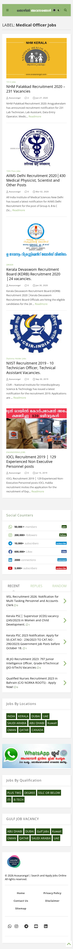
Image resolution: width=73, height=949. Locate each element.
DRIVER (9, 264)
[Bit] (26, 926)
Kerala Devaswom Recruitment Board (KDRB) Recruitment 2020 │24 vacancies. (33, 274)
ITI (9, 800)
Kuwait (52, 723)
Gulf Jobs (43, 831)
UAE (45, 716)
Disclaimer (52, 901)
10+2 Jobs (11, 81)
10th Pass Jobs (13, 171)
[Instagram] (16, 926)
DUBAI (35, 716)
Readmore (35, 116)
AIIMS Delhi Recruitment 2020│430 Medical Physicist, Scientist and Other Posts (35, 180)
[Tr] (10, 926)
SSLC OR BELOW (49, 793)
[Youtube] (36, 926)
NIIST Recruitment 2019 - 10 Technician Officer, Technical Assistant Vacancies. (31, 368)
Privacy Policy (52, 893)
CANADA (37, 730)
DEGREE (29, 793)
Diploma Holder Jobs (16, 358)
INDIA (11, 716)
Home (21, 893)
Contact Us (21, 901)
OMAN (11, 730)
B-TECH (19, 800)
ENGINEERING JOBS (15, 452)
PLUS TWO (14, 793)
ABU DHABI (36, 723)
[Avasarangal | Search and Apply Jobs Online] (34, 10)
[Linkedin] (46, 926)
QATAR (24, 730)
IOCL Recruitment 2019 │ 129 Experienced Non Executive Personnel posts (31, 461)
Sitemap (20, 908)
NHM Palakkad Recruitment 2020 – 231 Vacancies (35, 89)
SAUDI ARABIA (16, 723)
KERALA (23, 716)
